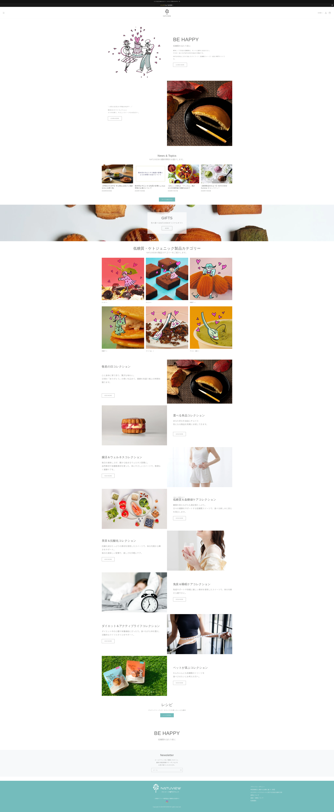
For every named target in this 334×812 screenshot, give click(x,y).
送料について (254, 795)
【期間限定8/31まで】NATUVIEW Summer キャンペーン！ (214, 187)
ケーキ (104, 302)
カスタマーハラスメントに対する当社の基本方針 (266, 792)
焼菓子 (192, 302)
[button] (4, 13)
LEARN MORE (180, 65)
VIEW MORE (108, 395)
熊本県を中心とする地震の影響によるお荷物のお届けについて (150, 187)
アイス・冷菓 (193, 351)
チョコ (148, 302)
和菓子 (104, 351)
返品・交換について (256, 798)
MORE (167, 228)
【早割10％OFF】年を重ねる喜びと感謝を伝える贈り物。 (117, 187)
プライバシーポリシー (257, 787)
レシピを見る (167, 715)
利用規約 (253, 801)
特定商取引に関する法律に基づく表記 (262, 789)
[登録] (181, 770)
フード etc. (149, 351)
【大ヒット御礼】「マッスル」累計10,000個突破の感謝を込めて (181, 187)
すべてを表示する (167, 199)
